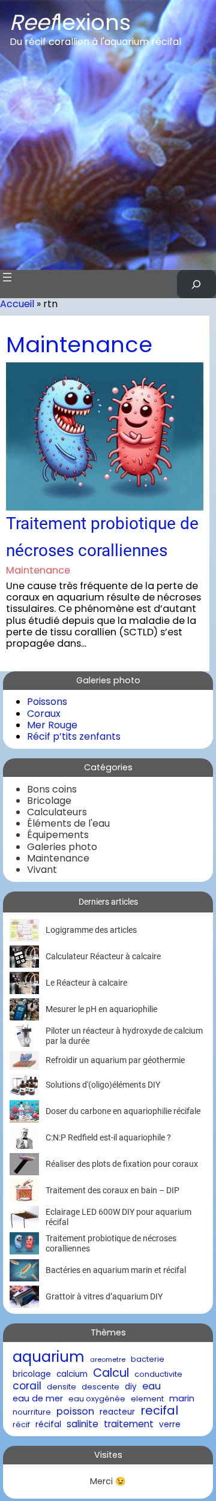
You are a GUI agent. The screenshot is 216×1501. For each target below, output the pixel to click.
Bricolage (49, 800)
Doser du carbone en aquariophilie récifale (123, 1111)
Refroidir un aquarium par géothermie (115, 1060)
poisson (75, 1412)
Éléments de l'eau (68, 823)
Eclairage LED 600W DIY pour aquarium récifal (118, 1217)
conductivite (158, 1374)
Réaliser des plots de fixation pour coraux (122, 1164)
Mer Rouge (52, 725)
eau (151, 1386)
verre (170, 1425)
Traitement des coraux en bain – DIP (112, 1190)
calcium (72, 1374)
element (147, 1398)
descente (100, 1386)
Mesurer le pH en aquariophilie (101, 1009)
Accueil (17, 304)
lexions (70, 22)
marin (181, 1399)
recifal (159, 1411)
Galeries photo (62, 847)
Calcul (111, 1373)
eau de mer (38, 1399)
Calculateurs (57, 812)
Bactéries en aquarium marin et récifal (116, 1270)
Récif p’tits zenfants (74, 736)
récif (21, 1424)
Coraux (44, 714)
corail (27, 1386)
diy (131, 1387)
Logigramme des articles (91, 930)
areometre (107, 1360)
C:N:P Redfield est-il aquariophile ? (108, 1137)
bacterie (147, 1359)
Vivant (42, 869)
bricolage (32, 1374)
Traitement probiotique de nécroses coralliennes (102, 537)
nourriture (32, 1411)
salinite (82, 1424)
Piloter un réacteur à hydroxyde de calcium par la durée (124, 1036)
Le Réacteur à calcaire (86, 982)
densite (61, 1386)
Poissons (47, 702)
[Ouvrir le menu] (7, 277)
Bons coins (52, 789)
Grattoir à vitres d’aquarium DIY (104, 1296)
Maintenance (79, 344)
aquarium (49, 1357)
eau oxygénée (96, 1398)
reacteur (117, 1412)
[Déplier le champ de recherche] (196, 284)
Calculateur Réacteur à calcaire (103, 956)
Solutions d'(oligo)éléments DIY (103, 1084)
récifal (48, 1425)
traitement (129, 1424)
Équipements (58, 835)
